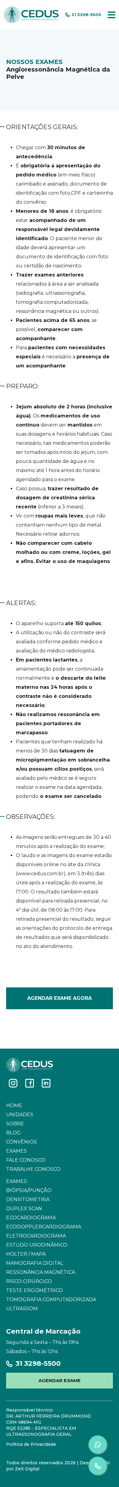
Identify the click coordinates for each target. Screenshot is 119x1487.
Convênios (21, 1142)
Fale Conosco (25, 1160)
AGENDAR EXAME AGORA (59, 998)
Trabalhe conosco (33, 1169)
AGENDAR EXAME (59, 1380)
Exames (16, 1151)
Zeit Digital (27, 1469)
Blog (13, 1133)
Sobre (15, 1124)
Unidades (19, 1114)
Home (14, 1105)
